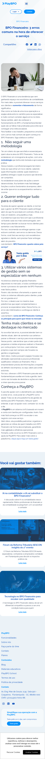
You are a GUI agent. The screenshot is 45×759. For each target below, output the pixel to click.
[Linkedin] (8, 704)
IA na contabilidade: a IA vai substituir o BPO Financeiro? (22, 494)
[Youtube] (13, 704)
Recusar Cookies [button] (13, 752)
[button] (26, 3)
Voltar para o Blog (34, 49)
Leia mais (22, 511)
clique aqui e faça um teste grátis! (24, 439)
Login (15, 11)
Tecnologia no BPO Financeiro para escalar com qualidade (22, 597)
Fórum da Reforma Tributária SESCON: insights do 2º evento (22, 546)
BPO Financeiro (22, 21)
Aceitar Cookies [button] (31, 752)
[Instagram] (3, 704)
